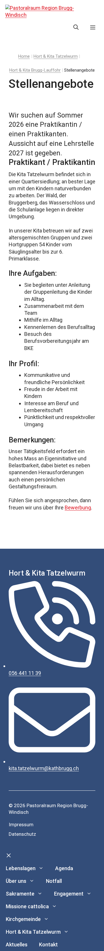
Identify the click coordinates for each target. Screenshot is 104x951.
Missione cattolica (27, 906)
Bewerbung (78, 508)
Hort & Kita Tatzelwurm (33, 932)
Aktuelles (16, 944)
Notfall (54, 881)
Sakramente (20, 894)
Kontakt (48, 944)
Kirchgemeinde (23, 919)
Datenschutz (22, 834)
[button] (76, 27)
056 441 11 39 (25, 673)
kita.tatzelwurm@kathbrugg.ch (44, 768)
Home (24, 56)
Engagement (68, 894)
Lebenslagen (21, 868)
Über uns (16, 881)
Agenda (64, 868)
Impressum (21, 824)
